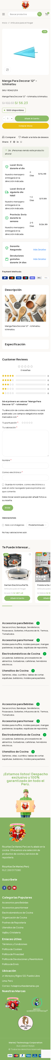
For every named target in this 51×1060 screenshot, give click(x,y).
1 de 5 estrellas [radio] (22, 423)
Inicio (4, 22)
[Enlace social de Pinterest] (14, 142)
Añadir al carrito (32, 118)
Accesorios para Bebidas (15, 902)
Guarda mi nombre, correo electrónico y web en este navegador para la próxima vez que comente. (23, 488)
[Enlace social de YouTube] (14, 888)
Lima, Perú (7, 980)
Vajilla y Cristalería (11, 932)
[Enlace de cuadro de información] (21, 623)
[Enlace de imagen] (17, 832)
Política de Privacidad (13, 954)
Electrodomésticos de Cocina (17, 912)
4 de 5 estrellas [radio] (29, 423)
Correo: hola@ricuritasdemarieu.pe (20, 985)
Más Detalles (39, 249)
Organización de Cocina (14, 917)
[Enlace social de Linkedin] (17, 142)
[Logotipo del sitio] (25, 4)
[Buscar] (39, 14)
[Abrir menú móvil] (3, 14)
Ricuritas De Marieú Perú (15, 866)
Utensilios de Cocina (12, 927)
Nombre (6, 460)
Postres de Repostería (14, 922)
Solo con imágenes (14, 524)
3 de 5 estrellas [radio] (27, 423)
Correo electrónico (12, 472)
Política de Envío (10, 964)
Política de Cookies (12, 949)
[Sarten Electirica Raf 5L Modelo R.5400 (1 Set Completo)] (17, 567)
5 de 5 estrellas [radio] (31, 423)
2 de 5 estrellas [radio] (25, 423)
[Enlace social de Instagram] (9, 888)
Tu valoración (9, 427)
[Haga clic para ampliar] (7, 70)
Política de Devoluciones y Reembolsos (22, 959)
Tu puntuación (10, 423)
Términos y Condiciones (14, 944)
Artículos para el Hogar (21, 22)
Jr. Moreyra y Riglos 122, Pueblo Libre (21, 975)
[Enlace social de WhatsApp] (21, 142)
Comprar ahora (25, 126)
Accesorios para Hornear (15, 907)
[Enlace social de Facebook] (10, 142)
